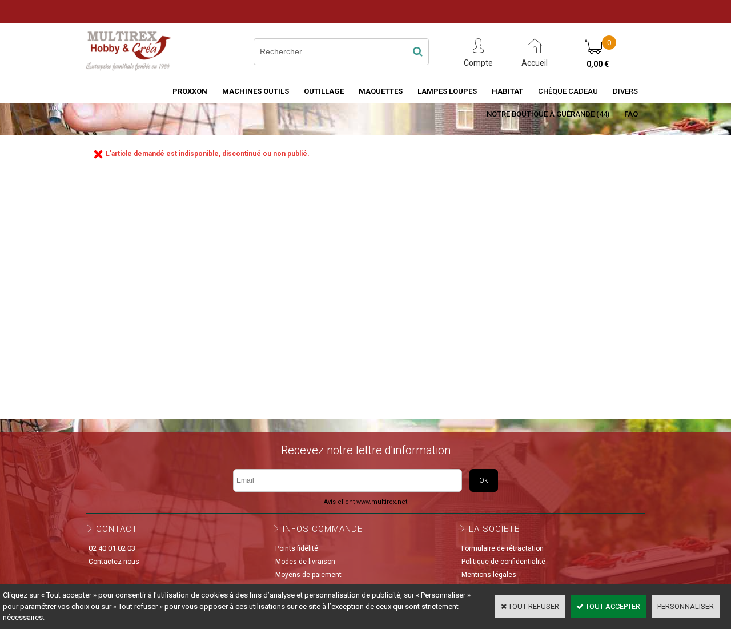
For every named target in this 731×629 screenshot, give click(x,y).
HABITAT (507, 91)
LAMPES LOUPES (447, 91)
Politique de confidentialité (503, 562)
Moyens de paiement (308, 575)
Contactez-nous (114, 562)
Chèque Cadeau (568, 91)
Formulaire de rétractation (502, 548)
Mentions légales (488, 575)
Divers (625, 91)
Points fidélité (296, 548)
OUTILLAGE (324, 91)
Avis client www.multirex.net (365, 502)
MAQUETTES (381, 91)
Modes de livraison (305, 562)
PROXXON (189, 91)
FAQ (631, 114)
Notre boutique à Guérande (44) (548, 114)
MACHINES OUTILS (255, 91)
